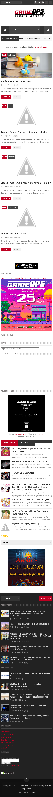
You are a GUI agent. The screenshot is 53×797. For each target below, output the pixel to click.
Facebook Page (20, 434)
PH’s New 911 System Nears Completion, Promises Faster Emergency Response (29, 717)
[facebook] (35, 2)
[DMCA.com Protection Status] (7, 774)
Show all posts (41, 47)
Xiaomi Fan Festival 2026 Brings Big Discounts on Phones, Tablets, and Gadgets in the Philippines (29, 696)
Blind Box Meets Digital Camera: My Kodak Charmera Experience (27, 685)
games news (12, 207)
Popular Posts (9, 443)
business (11, 157)
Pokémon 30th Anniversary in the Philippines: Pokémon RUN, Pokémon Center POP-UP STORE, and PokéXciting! (30, 636)
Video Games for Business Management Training (26, 183)
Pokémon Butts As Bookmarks (16, 81)
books (4, 55)
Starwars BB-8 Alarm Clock (23, 473)
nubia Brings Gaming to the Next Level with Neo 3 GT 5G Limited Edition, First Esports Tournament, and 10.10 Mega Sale (31, 487)
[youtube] (42, 2)
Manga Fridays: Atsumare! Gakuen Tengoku (30, 500)
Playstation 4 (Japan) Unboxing (25, 524)
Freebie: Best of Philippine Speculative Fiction (24, 132)
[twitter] (39, 2)
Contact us (47, 598)
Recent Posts (26, 443)
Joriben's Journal (7, 745)
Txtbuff (4, 748)
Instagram (40, 434)
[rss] (50, 2)
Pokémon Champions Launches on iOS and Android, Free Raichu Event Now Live (30, 658)
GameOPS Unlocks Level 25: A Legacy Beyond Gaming (23, 278)
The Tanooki (5, 732)
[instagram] (46, 2)
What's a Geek (6, 737)
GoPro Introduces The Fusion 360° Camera (30, 461)
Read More (6, 97)
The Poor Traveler (7, 734)
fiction (10, 106)
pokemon (11, 55)
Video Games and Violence (14, 233)
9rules (33, 792)
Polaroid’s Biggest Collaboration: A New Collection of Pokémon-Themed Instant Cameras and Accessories (30, 613)
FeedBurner (15, 765)
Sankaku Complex (7, 740)
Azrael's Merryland (7, 743)
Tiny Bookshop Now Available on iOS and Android (29, 624)
